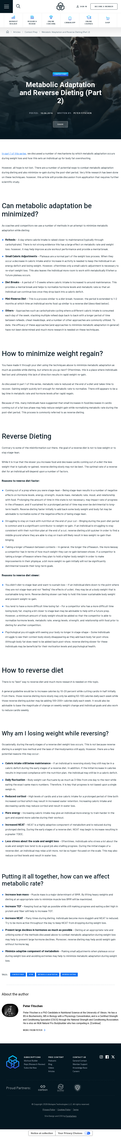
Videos (51, 1067)
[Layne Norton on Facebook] (107, 1057)
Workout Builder (31, 1060)
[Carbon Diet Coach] (43, 1088)
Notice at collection (42, 1133)
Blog (50, 1064)
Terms (76, 1109)
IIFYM (31, 975)
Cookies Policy (64, 1109)
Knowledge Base (80, 1067)
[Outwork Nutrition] (61, 1088)
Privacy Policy (49, 1109)
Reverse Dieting (69, 975)
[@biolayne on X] (113, 1057)
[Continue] (95, 1023)
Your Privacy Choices (70, 1133)
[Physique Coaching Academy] (77, 1088)
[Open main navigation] (6, 6)
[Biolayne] (60, 6)
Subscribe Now (30, 1067)
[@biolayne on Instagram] (101, 1057)
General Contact (80, 1060)
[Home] (7, 32)
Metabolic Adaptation (48, 975)
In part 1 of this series (14, 153)
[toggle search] (18, 6)
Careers (76, 1071)
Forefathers (71, 1116)
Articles (51, 1071)
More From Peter (32, 1030)
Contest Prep (60, 74)
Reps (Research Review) (34, 1064)
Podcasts (52, 1060)
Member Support (80, 1064)
